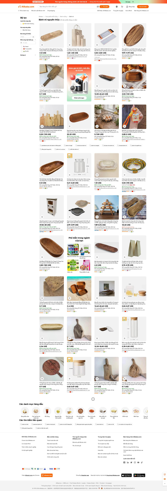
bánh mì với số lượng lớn (66, 424)
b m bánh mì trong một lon (125, 424)
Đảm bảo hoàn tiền (52, 443)
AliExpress (58, 483)
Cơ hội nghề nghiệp (27, 450)
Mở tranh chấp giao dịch (104, 447)
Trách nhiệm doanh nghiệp (29, 447)
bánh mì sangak (95, 145)
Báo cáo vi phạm (102, 457)
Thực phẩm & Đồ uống (51, 16)
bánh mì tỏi (111, 424)
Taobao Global (90, 483)
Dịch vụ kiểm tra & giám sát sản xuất (56, 453)
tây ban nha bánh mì (109, 145)
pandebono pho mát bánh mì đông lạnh (51, 145)
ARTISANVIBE (126, 99)
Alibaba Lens (28, 475)
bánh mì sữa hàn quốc (42, 428)
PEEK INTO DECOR (44, 58)
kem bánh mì (100, 424)
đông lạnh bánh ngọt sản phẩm (84, 424)
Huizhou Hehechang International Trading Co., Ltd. (134, 139)
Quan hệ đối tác (127, 455)
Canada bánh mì (123, 145)
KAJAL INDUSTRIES (44, 99)
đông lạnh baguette (46, 149)
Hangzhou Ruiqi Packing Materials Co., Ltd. (78, 186)
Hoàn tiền (100, 450)
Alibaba (41, 16)
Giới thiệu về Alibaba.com (29, 436)
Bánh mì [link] (71, 16)
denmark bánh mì (37, 424)
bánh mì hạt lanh (51, 424)
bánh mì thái (25, 424)
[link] (164, 474)
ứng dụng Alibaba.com (113, 475)
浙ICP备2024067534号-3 (128, 488)
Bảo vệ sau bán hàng (52, 450)
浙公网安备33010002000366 (112, 488)
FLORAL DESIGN (99, 138)
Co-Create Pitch (26, 443)
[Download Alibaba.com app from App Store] (126, 475)
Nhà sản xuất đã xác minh (79, 442)
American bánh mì (81, 145)
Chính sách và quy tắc (53, 457)
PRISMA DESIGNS (99, 97)
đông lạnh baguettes (27, 428)
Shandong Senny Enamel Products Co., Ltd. (133, 189)
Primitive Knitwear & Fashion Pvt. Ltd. (77, 56)
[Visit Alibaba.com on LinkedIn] (128, 462)
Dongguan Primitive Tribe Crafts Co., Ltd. (50, 139)
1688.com (65, 483)
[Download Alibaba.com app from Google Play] (139, 475)
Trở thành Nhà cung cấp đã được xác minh (133, 451)
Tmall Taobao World (75, 483)
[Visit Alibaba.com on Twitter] (131, 462)
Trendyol (102, 483)
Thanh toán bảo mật (52, 440)
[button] (98, 7)
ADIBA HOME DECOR (73, 139)
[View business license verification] (99, 488)
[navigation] (28, 208)
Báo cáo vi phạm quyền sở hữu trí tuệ (108, 453)
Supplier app (85, 475)
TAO (97, 483)
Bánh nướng (63, 16)
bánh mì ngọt (69, 145)
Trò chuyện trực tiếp (103, 443)
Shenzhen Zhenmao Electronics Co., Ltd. (105, 59)
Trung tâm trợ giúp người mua (106, 440)
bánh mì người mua (136, 145)
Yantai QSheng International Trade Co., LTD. (78, 228)
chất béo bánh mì (74, 149)
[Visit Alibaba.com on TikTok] (142, 462)
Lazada (83, 483)
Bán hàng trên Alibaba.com (130, 440)
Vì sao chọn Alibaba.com (28, 440)
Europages (109, 483)
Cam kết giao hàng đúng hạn (55, 447)
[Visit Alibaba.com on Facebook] (124, 462)
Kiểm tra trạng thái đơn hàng (131, 447)
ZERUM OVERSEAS (127, 56)
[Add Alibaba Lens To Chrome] (47, 475)
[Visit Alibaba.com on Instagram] (135, 462)
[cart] (122, 7)
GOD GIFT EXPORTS (127, 230)
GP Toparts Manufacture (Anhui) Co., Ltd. (105, 188)
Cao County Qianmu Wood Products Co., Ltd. (106, 228)
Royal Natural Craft (44, 269)
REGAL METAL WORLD (45, 186)
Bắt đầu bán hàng (128, 443)
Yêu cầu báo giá (77, 445)
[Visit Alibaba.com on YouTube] (138, 462)
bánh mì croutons (60, 149)
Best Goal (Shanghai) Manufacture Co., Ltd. (51, 230)
